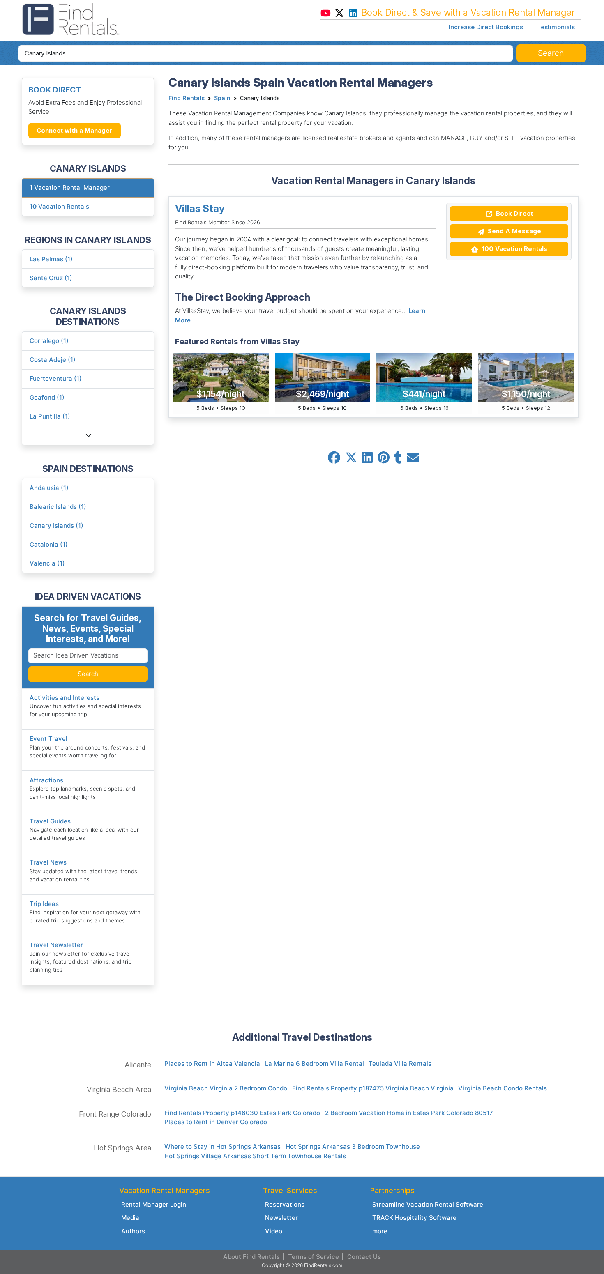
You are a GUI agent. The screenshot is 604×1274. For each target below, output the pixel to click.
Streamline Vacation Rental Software (427, 1204)
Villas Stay (200, 208)
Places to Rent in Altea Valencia (212, 1063)
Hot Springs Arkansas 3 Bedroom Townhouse (353, 1146)
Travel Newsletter (56, 945)
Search (88, 674)
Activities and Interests (64, 697)
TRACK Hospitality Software (414, 1217)
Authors (133, 1231)
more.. (381, 1231)
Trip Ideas (44, 904)
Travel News (48, 862)
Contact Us (364, 1256)
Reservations (284, 1204)
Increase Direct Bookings (486, 27)
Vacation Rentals (59, 206)
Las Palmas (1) (51, 259)
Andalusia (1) (49, 488)
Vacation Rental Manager (70, 187)
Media (130, 1217)
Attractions (46, 780)
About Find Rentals (251, 1256)
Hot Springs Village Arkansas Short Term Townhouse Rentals (255, 1156)
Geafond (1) (47, 397)
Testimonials (556, 27)
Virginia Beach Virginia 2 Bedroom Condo (225, 1088)
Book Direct (513, 213)
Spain (222, 98)
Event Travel (48, 739)
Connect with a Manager (75, 130)
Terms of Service (313, 1256)
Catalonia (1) (49, 544)
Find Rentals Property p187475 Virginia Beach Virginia (373, 1088)
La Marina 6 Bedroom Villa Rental (314, 1063)
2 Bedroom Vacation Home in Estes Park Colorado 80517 (409, 1113)
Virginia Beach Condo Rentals (502, 1088)
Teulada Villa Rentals (400, 1063)
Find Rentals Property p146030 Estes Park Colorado (242, 1113)
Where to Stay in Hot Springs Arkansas (222, 1146)
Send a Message (513, 231)
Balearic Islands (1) (58, 507)
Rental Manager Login (153, 1204)
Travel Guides (50, 821)
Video (273, 1231)
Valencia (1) (47, 563)
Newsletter (281, 1217)
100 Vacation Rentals (513, 249)
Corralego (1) (49, 341)
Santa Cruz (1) (51, 278)
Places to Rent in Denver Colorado (215, 1122)
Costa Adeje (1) (53, 359)
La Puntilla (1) (50, 416)
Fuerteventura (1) (56, 378)
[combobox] (265, 53)
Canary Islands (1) (56, 525)
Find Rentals (186, 98)
